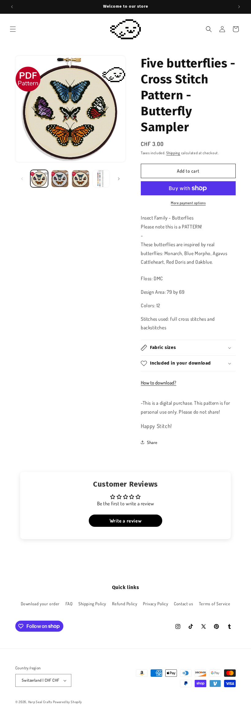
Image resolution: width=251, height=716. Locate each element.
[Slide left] (22, 179)
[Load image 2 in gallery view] (60, 179)
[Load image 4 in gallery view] (101, 179)
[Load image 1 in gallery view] (39, 179)
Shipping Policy (92, 603)
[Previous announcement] (12, 6)
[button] (13, 29)
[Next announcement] (239, 6)
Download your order (40, 603)
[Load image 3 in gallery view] (80, 179)
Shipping (173, 153)
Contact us (183, 603)
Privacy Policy (155, 603)
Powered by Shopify (67, 702)
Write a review (125, 521)
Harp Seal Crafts (40, 702)
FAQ (69, 603)
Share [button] (152, 442)
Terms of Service (214, 603)
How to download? (158, 383)
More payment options (188, 203)
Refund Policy (124, 603)
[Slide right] (119, 179)
